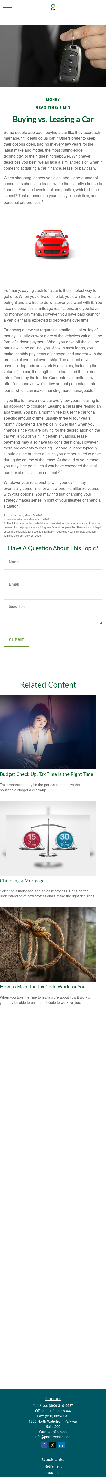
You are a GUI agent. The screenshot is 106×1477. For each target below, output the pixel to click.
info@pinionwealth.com (53, 1436)
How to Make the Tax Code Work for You (43, 987)
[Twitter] (52, 1445)
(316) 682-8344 (58, 1410)
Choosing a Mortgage (22, 881)
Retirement (53, 1466)
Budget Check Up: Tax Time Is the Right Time (46, 774)
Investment (53, 1472)
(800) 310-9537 (61, 1405)
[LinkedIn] (61, 1445)
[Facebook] (44, 1445)
